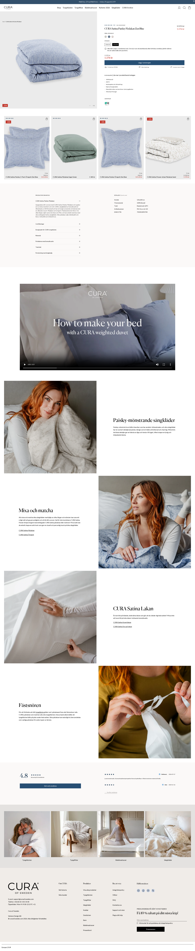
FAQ (114, 900)
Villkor (115, 895)
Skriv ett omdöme (50, 786)
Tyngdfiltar (78, 8)
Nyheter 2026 (104, 8)
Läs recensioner (120, 25)
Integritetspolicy (118, 890)
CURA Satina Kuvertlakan (122, 622)
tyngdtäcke (40, 712)
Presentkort (87, 930)
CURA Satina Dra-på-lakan (122, 626)
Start (3, 21)
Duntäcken (87, 915)
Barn (85, 920)
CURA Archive (127, 8)
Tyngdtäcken (68, 8)
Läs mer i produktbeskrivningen (124, 75)
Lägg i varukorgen (144, 63)
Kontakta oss (117, 905)
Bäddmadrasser (91, 8)
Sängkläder (116, 8)
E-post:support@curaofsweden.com (21, 899)
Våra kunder (63, 895)
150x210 (107, 44)
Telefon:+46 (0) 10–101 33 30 (18, 902)
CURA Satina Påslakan (26, 530)
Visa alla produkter (89, 890)
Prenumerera (150, 929)
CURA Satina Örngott (26, 535)
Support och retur (119, 910)
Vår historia (63, 890)
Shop (59, 8)
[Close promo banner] (194, 1)
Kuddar (85, 910)
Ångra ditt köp (118, 915)
